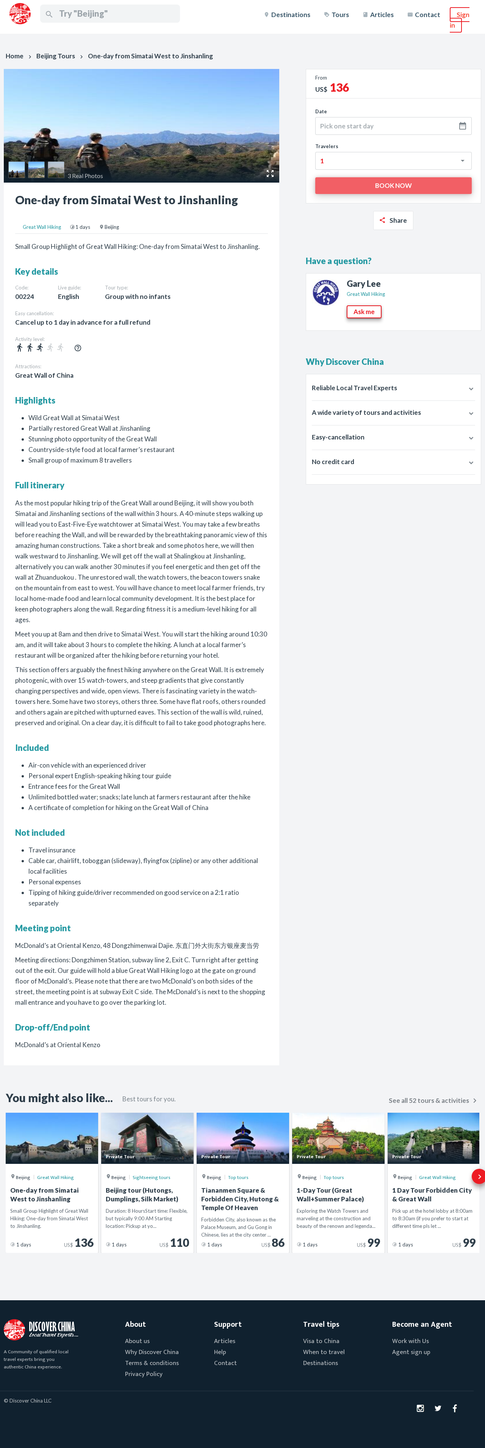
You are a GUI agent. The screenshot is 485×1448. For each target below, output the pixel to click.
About (135, 1324)
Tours (340, 15)
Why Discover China (152, 1352)
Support (228, 1324)
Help (220, 1352)
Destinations (290, 15)
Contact (427, 15)
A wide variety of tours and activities (366, 412)
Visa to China (321, 1341)
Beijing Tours (55, 56)
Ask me (364, 312)
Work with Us (410, 1341)
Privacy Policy (144, 1374)
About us (137, 1341)
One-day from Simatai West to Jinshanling (150, 56)
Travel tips (321, 1324)
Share (398, 220)
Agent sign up (411, 1352)
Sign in (459, 20)
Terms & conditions (152, 1363)
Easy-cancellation (338, 437)
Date (321, 111)
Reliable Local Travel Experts (354, 388)
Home (14, 56)
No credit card (333, 462)
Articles (382, 15)
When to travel (324, 1352)
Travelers (326, 146)
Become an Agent (422, 1324)
